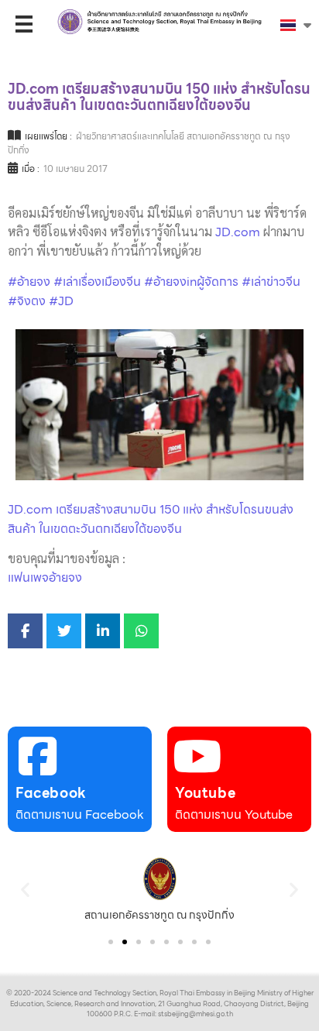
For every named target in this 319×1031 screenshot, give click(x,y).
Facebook (51, 793)
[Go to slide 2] (124, 942)
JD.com (237, 232)
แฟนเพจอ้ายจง (45, 577)
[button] (25, 889)
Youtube (205, 793)
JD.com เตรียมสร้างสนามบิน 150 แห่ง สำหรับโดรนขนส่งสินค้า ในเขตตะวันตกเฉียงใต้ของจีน (150, 519)
